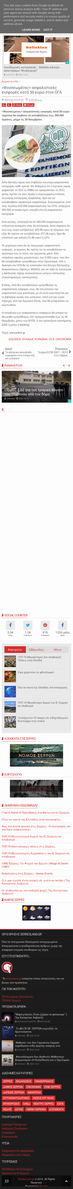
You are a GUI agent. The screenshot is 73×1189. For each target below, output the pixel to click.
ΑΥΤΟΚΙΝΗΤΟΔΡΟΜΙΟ (16, 1098)
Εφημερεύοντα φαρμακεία (18, 1150)
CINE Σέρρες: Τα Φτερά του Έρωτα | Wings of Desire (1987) (35, 864)
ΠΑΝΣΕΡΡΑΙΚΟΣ (44, 1081)
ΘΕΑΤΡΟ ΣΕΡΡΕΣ (43, 1103)
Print (18, 105)
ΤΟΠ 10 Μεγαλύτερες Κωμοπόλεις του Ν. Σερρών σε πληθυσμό (36, 854)
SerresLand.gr (26, 1179)
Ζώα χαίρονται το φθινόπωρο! (36, 672)
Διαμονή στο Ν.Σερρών (15, 1173)
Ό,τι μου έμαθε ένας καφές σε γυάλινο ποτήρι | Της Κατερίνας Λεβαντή (36, 881)
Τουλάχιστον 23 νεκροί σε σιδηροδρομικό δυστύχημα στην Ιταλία (43, 719)
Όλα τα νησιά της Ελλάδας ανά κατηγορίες (43, 687)
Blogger (43, 1186)
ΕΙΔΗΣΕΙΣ (15, 339)
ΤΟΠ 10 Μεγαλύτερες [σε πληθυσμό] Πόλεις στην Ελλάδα (39, 659)
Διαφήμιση (8, 1132)
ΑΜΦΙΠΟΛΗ (34, 1092)
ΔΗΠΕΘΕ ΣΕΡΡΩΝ (13, 1092)
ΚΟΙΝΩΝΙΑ (40, 339)
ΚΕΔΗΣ (7, 1109)
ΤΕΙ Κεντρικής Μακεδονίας (17, 996)
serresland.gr (13, 978)
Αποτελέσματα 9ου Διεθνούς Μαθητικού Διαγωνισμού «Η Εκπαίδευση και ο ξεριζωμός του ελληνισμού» (42, 1060)
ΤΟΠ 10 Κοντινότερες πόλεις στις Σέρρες (28, 846)
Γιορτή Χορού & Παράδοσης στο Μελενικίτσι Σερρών (36, 812)
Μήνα (57, 649)
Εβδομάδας (36, 649)
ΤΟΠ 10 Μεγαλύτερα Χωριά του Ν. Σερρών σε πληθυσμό (31, 837)
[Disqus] (36, 462)
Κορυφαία (15, 649)
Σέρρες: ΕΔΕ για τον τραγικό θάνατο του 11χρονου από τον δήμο (33, 392)
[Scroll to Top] (66, 1180)
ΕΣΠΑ (60, 1103)
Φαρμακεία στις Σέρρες (16, 1154)
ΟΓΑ (51, 339)
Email (30, 105)
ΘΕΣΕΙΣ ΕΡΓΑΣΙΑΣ (43, 1098)
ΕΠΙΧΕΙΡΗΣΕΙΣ (11, 1103)
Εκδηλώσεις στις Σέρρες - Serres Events (27, 873)
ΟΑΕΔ (26, 1103)
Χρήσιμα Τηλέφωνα (14, 1124)
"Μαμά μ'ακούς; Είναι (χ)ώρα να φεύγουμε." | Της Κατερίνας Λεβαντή (41, 1016)
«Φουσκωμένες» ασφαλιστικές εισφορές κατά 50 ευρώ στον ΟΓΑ (32, 89)
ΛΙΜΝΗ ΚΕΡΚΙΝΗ (36, 1109)
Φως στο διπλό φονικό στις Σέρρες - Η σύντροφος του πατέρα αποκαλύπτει (36, 827)
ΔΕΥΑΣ (19, 1109)
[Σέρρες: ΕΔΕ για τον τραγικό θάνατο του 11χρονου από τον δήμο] (36, 387)
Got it (48, 29)
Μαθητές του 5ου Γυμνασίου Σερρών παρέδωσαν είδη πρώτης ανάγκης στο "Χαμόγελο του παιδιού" (37, 1046)
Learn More (31, 29)
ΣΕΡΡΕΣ (7, 1081)
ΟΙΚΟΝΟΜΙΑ (63, 339)
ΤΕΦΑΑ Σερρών (11, 1000)
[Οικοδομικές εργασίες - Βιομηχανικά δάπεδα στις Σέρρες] (36, 50)
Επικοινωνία (10, 1136)
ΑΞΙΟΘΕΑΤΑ (56, 1109)
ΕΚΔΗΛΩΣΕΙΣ (23, 1081)
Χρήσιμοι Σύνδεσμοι (14, 1128)
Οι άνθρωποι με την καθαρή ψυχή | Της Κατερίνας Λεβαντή (35, 891)
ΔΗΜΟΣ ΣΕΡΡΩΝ (13, 1087)
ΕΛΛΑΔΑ (27, 339)
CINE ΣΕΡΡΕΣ (52, 1087)
